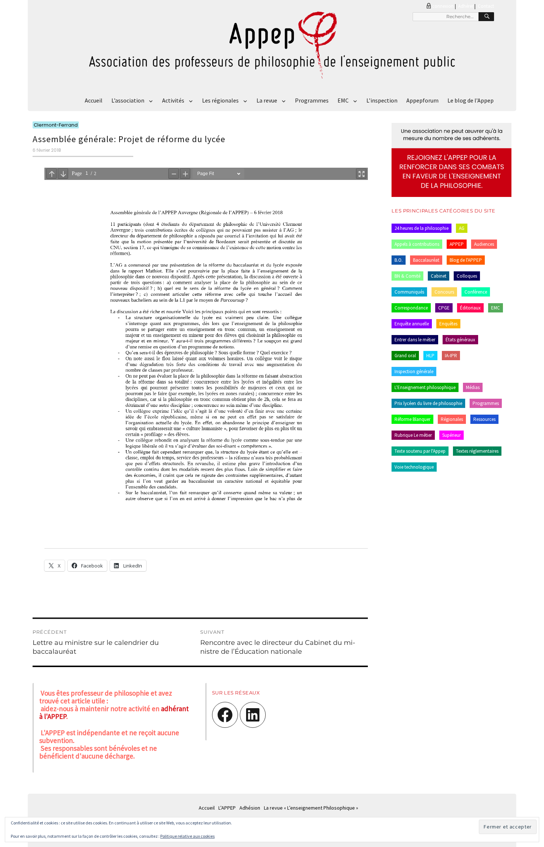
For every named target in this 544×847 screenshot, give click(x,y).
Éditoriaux (470, 308)
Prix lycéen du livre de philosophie (428, 403)
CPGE (444, 308)
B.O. (398, 260)
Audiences (484, 244)
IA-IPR (451, 355)
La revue (266, 100)
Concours (444, 292)
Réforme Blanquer (412, 419)
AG (461, 228)
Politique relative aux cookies (187, 836)
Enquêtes (448, 324)
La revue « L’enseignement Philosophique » (311, 807)
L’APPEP (227, 807)
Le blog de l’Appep (470, 100)
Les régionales (220, 100)
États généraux (460, 340)
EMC (343, 100)
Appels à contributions (416, 244)
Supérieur (451, 435)
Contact (486, 6)
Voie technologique (414, 467)
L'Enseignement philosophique (425, 387)
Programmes (312, 100)
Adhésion (249, 807)
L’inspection (381, 100)
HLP (430, 355)
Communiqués (409, 292)
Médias (473, 387)
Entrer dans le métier (414, 340)
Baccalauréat (426, 260)
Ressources (484, 419)
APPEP (457, 244)
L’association (127, 100)
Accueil (94, 100)
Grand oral (405, 355)
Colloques (467, 276)
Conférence (475, 292)
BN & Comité (407, 276)
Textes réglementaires (477, 451)
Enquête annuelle (411, 324)
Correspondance (411, 308)
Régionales (452, 419)
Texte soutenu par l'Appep (420, 451)
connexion (443, 6)
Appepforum (422, 100)
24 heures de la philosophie (421, 228)
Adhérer (465, 6)
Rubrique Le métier (413, 435)
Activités (173, 100)
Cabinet (438, 276)
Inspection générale (413, 371)
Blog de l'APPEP (466, 260)
